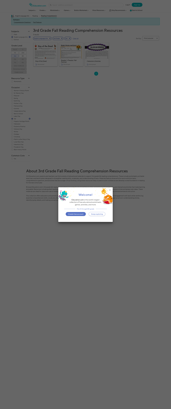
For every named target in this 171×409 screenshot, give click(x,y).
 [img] (110, 190)
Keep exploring (97, 214)
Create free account (75, 214)
